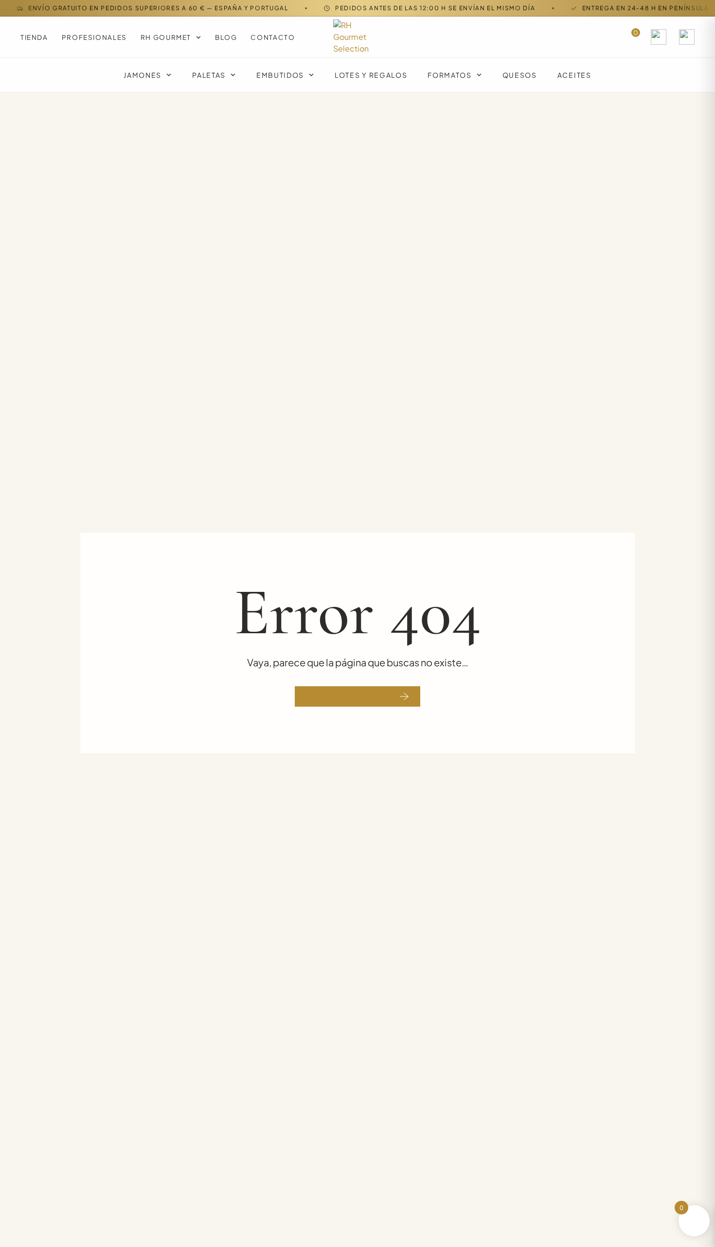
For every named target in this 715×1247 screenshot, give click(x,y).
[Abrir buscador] (658, 37)
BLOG (226, 37)
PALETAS (209, 75)
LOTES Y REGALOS (371, 75)
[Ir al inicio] (357, 36)
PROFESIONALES (94, 37)
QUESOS (519, 75)
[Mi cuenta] (687, 37)
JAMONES (142, 75)
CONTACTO (272, 37)
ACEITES (574, 75)
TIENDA (34, 37)
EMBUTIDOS (280, 75)
